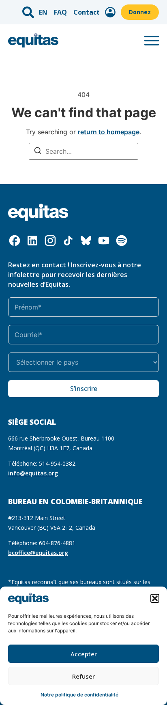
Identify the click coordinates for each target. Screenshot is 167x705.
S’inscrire (83, 388)
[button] (155, 598)
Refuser (83, 676)
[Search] (37, 151)
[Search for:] (83, 151)
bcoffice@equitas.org (38, 553)
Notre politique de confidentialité (79, 695)
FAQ (60, 12)
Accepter (84, 654)
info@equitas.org (33, 473)
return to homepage (108, 132)
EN (43, 12)
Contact (86, 12)
